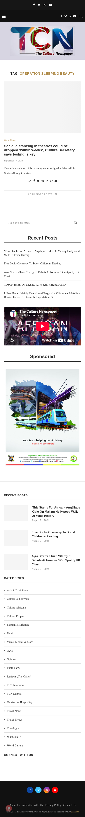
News (10, 650)
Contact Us (69, 805)
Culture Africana (16, 607)
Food (10, 633)
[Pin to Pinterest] (43, 181)
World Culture (10, 140)
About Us (14, 805)
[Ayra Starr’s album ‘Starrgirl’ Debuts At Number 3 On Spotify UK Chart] (16, 562)
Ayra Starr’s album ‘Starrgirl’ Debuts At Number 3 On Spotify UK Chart (56, 560)
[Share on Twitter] (38, 181)
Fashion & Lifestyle (18, 624)
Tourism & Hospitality (19, 702)
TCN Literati (14, 693)
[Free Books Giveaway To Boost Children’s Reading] (16, 538)
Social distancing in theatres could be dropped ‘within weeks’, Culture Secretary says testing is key (39, 150)
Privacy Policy (53, 805)
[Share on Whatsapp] (51, 181)
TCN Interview (15, 685)
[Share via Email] (56, 181)
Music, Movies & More (20, 642)
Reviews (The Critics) (19, 676)
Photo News (13, 668)
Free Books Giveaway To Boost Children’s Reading (32, 263)
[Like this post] (29, 181)
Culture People (15, 616)
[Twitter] (39, 5)
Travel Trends (14, 719)
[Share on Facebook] (34, 181)
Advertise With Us (32, 805)
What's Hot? (14, 737)
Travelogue (13, 728)
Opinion (11, 659)
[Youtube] (50, 5)
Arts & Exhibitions (17, 590)
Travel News (14, 711)
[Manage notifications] (9, 808)
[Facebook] (34, 5)
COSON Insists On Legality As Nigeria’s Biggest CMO (35, 284)
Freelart (75, 811)
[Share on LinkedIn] (47, 181)
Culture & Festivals (18, 599)
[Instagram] (45, 5)
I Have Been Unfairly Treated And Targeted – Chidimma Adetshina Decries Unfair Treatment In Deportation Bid (42, 295)
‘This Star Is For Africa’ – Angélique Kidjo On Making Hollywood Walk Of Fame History (56, 511)
